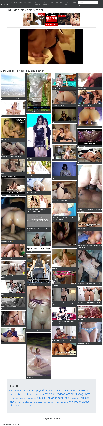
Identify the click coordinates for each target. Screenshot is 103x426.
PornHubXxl (74, 2)
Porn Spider (67, 3)
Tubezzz (61, 2)
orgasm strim (23, 405)
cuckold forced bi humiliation (75, 390)
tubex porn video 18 (35, 394)
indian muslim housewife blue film (57, 402)
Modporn (30, 2)
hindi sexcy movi (80, 394)
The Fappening (46, 3)
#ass (25, 2)
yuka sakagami (14, 398)
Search (81, 5)
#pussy (20, 2)
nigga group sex (14, 390)
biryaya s (23, 398)
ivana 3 (30, 398)
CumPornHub (54, 2)
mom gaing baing (53, 390)
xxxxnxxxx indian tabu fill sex (51, 397)
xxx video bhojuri (25, 390)
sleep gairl (38, 390)
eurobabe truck (36, 406)
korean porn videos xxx (56, 394)
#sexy (11, 2)
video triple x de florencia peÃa (32, 402)
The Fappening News (37, 4)
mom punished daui (18, 394)
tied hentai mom (75, 398)
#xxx (15, 2)
